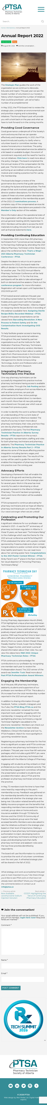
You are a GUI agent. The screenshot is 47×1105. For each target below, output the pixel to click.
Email (4, 973)
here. (29, 230)
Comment (6, 925)
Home (3, 28)
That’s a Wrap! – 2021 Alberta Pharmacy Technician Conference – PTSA (22, 254)
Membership (11, 28)
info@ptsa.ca (7, 887)
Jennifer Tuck (18, 672)
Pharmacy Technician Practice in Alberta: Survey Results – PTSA (20, 433)
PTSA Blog (19, 707)
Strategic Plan (12, 85)
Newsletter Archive (14, 728)
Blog (14, 42)
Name (4, 960)
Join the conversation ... (26, 46)
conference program (11, 285)
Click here (22, 158)
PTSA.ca (29, 707)
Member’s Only (8, 210)
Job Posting (32, 386)
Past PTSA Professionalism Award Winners (22, 675)
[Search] (42, 22)
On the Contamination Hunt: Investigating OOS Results (20, 326)
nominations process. (25, 201)
